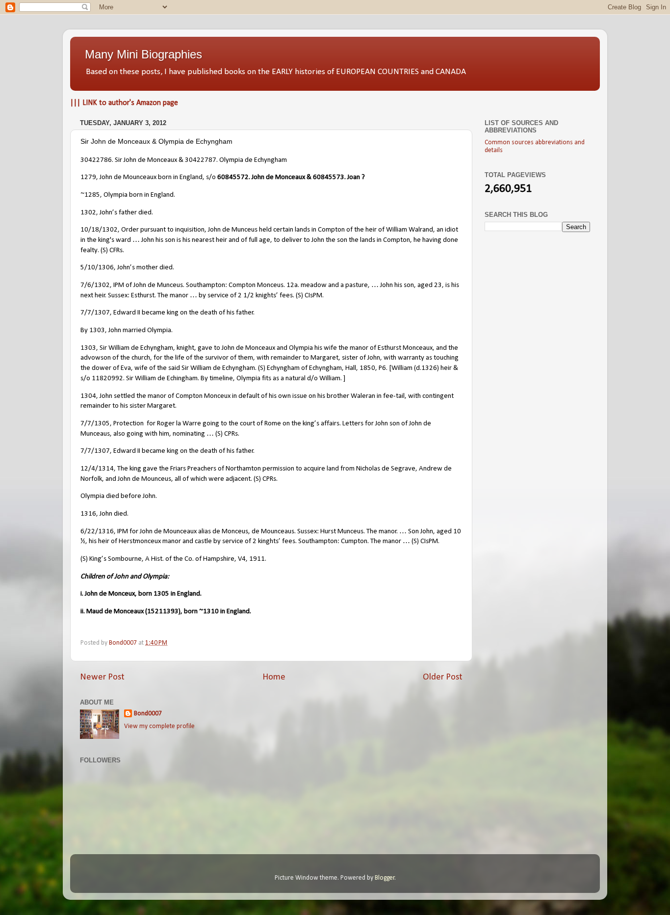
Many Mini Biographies (143, 54)
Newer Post (102, 677)
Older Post (443, 677)
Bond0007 (148, 713)
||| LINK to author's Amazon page (124, 103)
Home (273, 677)
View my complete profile (159, 726)
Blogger (385, 878)
